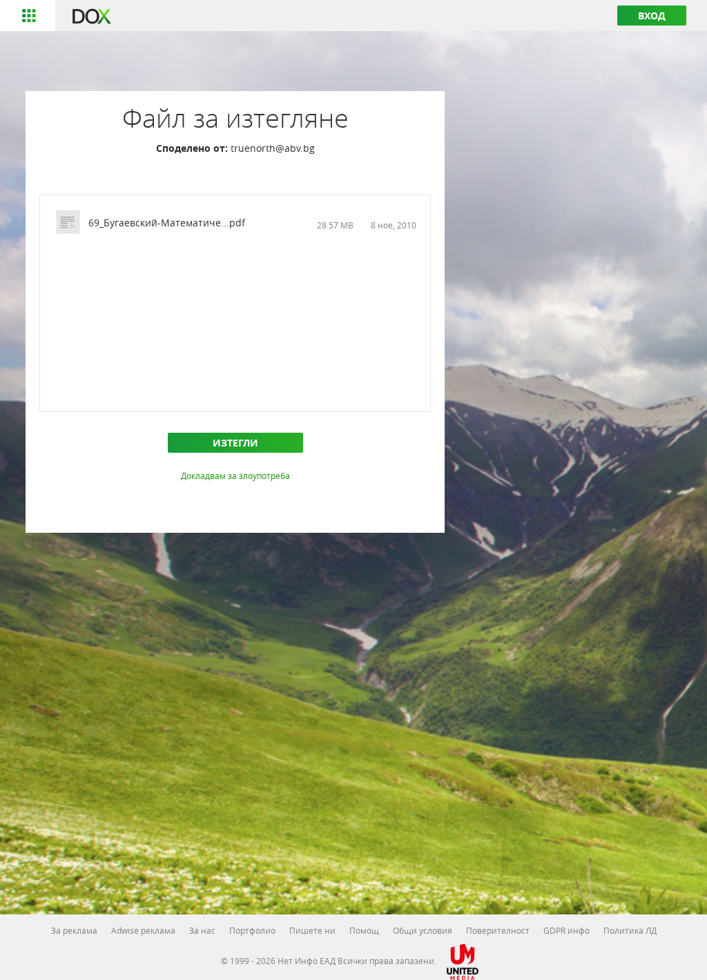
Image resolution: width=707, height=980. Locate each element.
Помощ (364, 930)
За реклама (74, 930)
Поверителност (498, 930)
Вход (652, 15)
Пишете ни (312, 930)
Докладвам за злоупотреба (235, 475)
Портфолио (252, 930)
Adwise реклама (143, 930)
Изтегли (235, 442)
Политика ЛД (630, 930)
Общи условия (422, 930)
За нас (202, 930)
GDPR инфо (566, 930)
